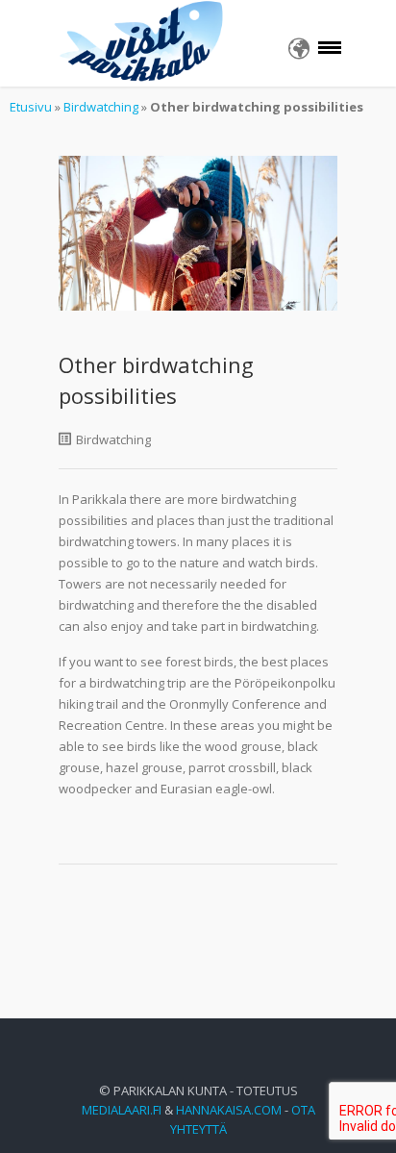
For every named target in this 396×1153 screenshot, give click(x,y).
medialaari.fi (121, 1109)
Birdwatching (100, 106)
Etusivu (31, 106)
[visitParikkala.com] (142, 43)
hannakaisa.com (229, 1109)
